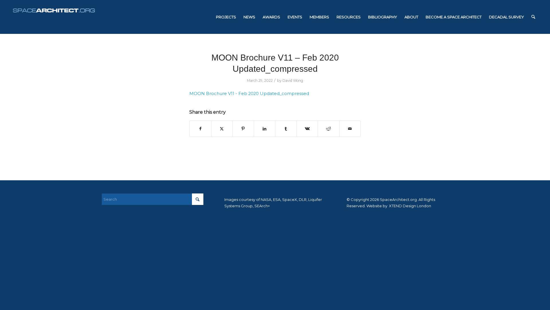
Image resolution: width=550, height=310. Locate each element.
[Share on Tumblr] (285, 129)
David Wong (292, 80)
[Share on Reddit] (328, 129)
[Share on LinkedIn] (264, 129)
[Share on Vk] (307, 129)
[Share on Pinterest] (243, 129)
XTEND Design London (409, 206)
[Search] (533, 17)
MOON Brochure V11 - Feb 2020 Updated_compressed (249, 93)
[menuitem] (226, 17)
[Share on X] (222, 129)
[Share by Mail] (350, 129)
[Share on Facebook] (200, 129)
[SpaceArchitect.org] (54, 17)
